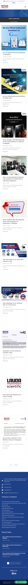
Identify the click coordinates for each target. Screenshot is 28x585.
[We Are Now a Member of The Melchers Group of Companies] (14, 427)
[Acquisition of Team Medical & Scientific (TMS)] (14, 339)
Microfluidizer (5, 505)
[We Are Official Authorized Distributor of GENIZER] (14, 37)
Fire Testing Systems (7, 522)
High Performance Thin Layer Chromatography (13, 513)
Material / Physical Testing (8, 515)
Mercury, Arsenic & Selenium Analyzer (11, 520)
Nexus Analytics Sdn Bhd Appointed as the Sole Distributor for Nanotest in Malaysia (13, 141)
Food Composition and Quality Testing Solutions (13, 524)
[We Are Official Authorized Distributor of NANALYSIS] (14, 81)
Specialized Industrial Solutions (9, 525)
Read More (5, 62)
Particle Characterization (7, 512)
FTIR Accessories (6, 510)
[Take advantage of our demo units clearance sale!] (14, 250)
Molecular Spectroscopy (7, 508)
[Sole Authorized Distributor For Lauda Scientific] (14, 383)
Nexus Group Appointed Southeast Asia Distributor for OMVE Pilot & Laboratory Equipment (13, 178)
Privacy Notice (13, 583)
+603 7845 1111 (21, 1)
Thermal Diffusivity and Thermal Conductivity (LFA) (14, 503)
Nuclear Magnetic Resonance (9, 527)
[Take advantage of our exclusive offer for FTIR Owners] (14, 294)
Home (11, 21)
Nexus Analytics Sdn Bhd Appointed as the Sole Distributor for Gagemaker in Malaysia (13, 221)
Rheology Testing (6, 506)
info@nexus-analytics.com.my (11, 1)
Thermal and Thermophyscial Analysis (10, 501)
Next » (16, 465)
